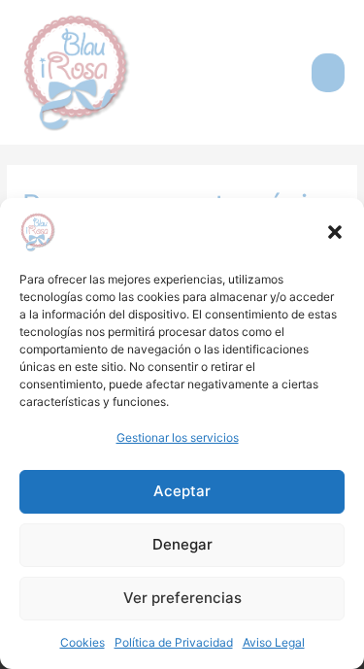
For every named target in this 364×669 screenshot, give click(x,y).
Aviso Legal (274, 642)
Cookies (82, 642)
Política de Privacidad (174, 642)
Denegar (182, 544)
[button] (335, 232)
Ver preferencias (182, 597)
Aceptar (182, 491)
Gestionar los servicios (177, 437)
